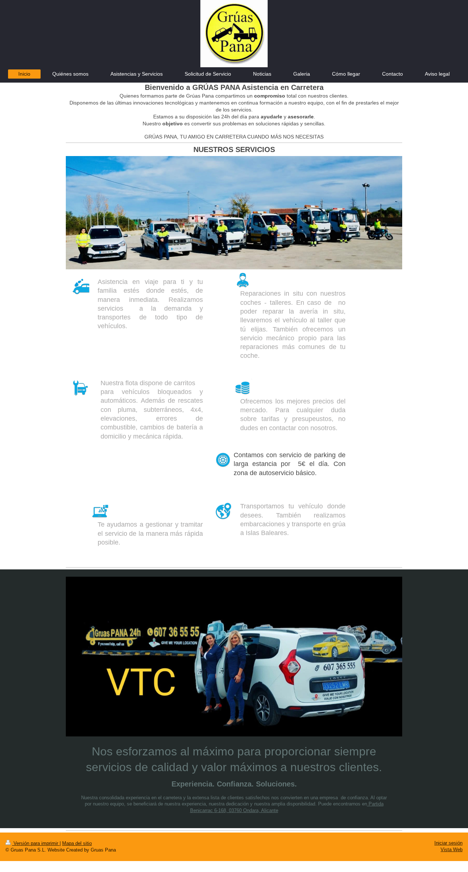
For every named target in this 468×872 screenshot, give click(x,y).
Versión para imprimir (36, 843)
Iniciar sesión (448, 843)
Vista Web (452, 849)
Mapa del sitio (77, 843)
